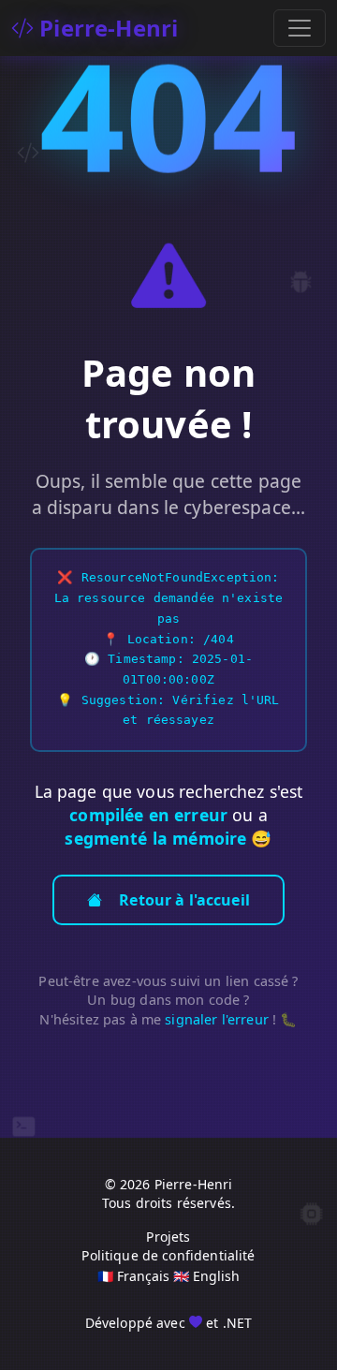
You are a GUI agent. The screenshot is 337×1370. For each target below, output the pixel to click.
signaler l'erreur (217, 1019)
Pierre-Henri (106, 27)
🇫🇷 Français (133, 1276)
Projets (168, 1236)
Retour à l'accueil (184, 900)
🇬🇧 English (206, 1276)
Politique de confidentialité (168, 1255)
